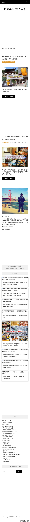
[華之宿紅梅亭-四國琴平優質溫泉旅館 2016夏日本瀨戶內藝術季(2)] (15, 157)
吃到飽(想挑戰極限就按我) (9, 452)
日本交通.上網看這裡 (8, 428)
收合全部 (8, 421)
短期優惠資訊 (6, 461)
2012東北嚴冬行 (6, 459)
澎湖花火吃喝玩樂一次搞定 (9, 429)
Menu (4, 2)
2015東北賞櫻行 (6, 440)
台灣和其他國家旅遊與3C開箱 (10, 431)
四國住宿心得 (5, 142)
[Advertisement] (15, 30)
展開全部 (4, 421)
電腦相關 (5, 458)
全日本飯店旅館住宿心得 (8, 426)
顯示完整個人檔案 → (6, 229)
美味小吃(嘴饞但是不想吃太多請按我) (11, 454)
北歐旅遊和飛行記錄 (7, 436)
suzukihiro (13, 142)
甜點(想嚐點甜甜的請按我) (9, 456)
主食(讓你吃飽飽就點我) (8, 449)
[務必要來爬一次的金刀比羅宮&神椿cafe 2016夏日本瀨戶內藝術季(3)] (15, 76)
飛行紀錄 (5, 451)
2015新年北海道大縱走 (8, 442)
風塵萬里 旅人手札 (15, 9)
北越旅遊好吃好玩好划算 (8, 433)
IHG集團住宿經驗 (7, 445)
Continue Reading (8, 96)
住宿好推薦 (5, 444)
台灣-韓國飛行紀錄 (7, 422)
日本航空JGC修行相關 (8, 435)
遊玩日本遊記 (6, 424)
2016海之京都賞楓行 (8, 438)
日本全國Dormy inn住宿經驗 (9, 447)
